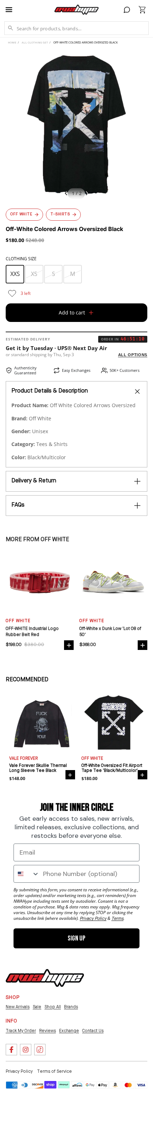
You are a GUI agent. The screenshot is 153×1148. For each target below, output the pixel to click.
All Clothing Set (35, 42)
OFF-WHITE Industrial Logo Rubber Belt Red (32, 632)
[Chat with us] (127, 9)
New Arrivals (18, 1007)
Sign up (76, 938)
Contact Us (93, 1031)
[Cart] (142, 9)
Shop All (52, 1007)
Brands (71, 1007)
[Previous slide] (64, 194)
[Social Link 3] (40, 1049)
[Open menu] (12, 9)
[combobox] (26, 873)
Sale (37, 1007)
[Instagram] (25, 1049)
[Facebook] (11, 1049)
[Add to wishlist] (12, 293)
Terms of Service (54, 1072)
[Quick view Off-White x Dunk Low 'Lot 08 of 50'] (142, 645)
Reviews (47, 1031)
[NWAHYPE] (45, 978)
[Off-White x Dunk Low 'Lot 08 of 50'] (113, 582)
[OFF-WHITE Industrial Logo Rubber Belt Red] (40, 582)
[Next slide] (89, 194)
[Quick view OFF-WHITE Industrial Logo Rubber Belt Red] (69, 645)
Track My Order (21, 1031)
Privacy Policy (19, 1072)
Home (12, 42)
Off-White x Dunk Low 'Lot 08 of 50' (110, 632)
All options (132, 355)
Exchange (69, 1031)
